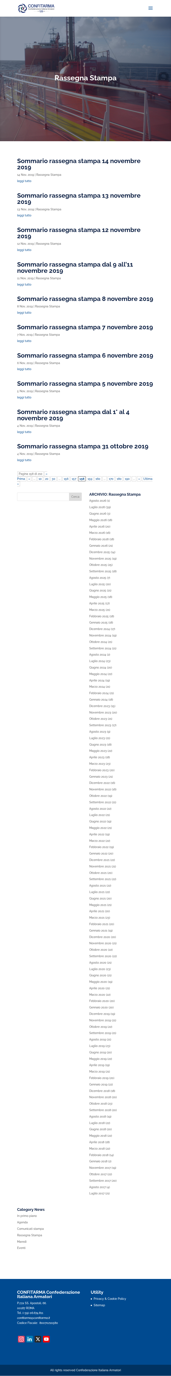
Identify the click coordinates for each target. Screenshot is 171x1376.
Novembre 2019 (100, 1020)
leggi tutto (24, 181)
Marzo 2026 (97, 532)
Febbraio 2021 (98, 924)
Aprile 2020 (97, 988)
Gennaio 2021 (98, 930)
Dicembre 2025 (99, 552)
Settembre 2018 (100, 1110)
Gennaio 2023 (98, 776)
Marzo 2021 (96, 917)
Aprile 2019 (96, 1065)
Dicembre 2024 (99, 629)
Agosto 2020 (97, 962)
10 (40, 478)
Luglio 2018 (97, 1123)
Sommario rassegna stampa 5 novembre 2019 (85, 383)
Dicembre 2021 (99, 860)
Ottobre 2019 (98, 1026)
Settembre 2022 (100, 802)
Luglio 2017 (96, 1193)
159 (90, 478)
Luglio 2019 (97, 1046)
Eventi (21, 1248)
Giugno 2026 (97, 513)
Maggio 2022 (98, 828)
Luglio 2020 (97, 969)
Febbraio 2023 (99, 770)
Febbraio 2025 (99, 616)
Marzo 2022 (97, 840)
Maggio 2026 (98, 520)
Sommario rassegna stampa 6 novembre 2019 (85, 355)
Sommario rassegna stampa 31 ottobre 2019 (82, 446)
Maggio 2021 (97, 905)
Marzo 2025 (97, 609)
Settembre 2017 (100, 1180)
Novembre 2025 (100, 558)
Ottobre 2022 (98, 795)
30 (53, 478)
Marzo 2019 (97, 1071)
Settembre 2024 (100, 648)
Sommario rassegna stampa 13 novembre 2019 (79, 198)
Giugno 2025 (97, 590)
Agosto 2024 (97, 654)
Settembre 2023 (100, 725)
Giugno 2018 (97, 1129)
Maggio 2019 (98, 1058)
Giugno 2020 (97, 975)
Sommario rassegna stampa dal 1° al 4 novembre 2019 (73, 415)
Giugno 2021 (97, 898)
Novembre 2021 (100, 866)
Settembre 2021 (100, 879)
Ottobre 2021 (98, 873)
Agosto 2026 (97, 500)
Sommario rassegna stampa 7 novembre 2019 (85, 327)
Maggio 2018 (98, 1135)
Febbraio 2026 (99, 539)
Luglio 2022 (97, 815)
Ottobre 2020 (98, 949)
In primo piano (27, 1216)
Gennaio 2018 (98, 1161)
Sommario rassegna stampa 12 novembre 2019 (79, 233)
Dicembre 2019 (99, 1013)
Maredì (21, 1241)
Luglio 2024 (97, 661)
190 (127, 478)
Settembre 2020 (100, 956)
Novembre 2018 (100, 1097)
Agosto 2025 (97, 577)
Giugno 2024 (97, 667)
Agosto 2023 (97, 731)
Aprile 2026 (96, 526)
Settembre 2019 (100, 1033)
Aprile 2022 (96, 834)
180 (119, 478)
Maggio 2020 (98, 981)
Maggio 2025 (98, 597)
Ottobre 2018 (98, 1103)
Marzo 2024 (97, 686)
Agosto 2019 (97, 1039)
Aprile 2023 (96, 757)
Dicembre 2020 (99, 937)
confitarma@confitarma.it (33, 1318)
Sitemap (99, 1305)
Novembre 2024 (100, 635)
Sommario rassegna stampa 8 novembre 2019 (85, 298)
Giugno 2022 (97, 821)
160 (98, 478)
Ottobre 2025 (98, 564)
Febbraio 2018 (98, 1155)
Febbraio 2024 (99, 693)
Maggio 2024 (98, 674)
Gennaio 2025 (98, 622)
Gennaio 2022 (98, 853)
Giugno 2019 (97, 1052)
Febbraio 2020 (99, 1001)
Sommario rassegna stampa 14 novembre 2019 (79, 164)
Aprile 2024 (96, 680)
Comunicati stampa (30, 1228)
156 (66, 478)
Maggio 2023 (98, 750)
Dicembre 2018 (99, 1091)
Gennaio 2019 (98, 1084)
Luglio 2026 (97, 507)
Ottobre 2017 (98, 1174)
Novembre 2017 (100, 1167)
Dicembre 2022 (99, 783)
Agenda (22, 1222)
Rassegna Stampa (48, 174)
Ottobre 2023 (98, 718)
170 (111, 478)
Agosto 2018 (97, 1116)
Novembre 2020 (100, 943)
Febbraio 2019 (98, 1078)
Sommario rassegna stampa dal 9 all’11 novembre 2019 (75, 267)
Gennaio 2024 (98, 699)
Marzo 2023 (97, 763)
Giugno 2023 (97, 744)
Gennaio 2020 (98, 1007)
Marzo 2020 (97, 994)
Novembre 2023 (100, 712)
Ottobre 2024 (98, 642)
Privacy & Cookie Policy (110, 1298)
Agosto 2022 (97, 808)
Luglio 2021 (96, 892)
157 (74, 478)
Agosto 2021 (97, 885)
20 (46, 478)
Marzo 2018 (97, 1148)
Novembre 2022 (100, 789)
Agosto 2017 (97, 1187)
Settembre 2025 (100, 571)
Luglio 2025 (97, 584)
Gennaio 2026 (98, 545)
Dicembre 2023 (99, 706)
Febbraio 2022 (98, 847)
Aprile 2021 (96, 911)
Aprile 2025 (96, 603)
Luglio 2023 (97, 738)
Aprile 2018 (96, 1142)
